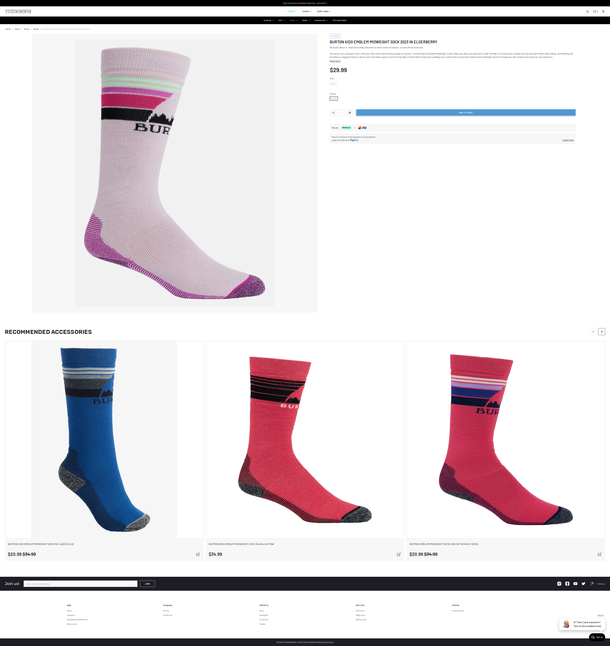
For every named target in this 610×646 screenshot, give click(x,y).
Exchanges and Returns (77, 619)
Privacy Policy (458, 610)
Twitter (262, 624)
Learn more (568, 140)
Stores (166, 610)
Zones (305, 11)
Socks (36, 29)
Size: (332, 78)
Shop (69, 610)
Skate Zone (360, 615)
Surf (280, 20)
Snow (292, 20)
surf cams (323, 11)
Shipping (71, 615)
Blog (261, 610)
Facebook (263, 619)
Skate (305, 20)
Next (601, 331)
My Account (72, 624)
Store (291, 11)
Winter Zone (361, 619)
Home (7, 29)
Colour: (333, 94)
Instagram (263, 615)
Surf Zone (360, 610)
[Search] (587, 11)
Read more (335, 61)
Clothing (267, 20)
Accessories (320, 20)
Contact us (168, 615)
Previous (593, 331)
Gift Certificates (339, 20)
